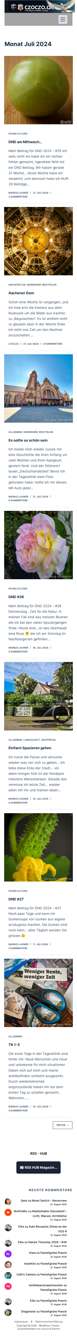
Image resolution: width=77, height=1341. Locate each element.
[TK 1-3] (38, 993)
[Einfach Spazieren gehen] (38, 696)
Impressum (21, 1321)
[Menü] (62, 19)
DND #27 (16, 899)
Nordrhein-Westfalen (41, 284)
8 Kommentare (52, 343)
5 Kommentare (18, 651)
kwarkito (30, 1263)
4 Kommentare (18, 802)
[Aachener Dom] (38, 241)
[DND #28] (38, 545)
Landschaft (31, 739)
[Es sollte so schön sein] (38, 388)
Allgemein (15, 432)
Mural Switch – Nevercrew (49, 1200)
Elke (21, 1226)
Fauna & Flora (17, 133)
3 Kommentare (18, 196)
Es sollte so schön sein (28, 440)
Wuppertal (48, 739)
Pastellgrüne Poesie (53, 1252)
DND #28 (16, 597)
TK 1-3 (14, 1045)
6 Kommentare (18, 500)
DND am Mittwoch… (25, 142)
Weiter (60, 1125)
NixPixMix (20, 1211)
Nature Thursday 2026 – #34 (47, 1242)
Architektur (16, 284)
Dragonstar (28, 1311)
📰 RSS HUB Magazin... (38, 1167)
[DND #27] (38, 847)
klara (32, 1252)
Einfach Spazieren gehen (29, 748)
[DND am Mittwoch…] (38, 90)
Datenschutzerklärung (48, 1321)
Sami (24, 1200)
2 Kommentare (17, 948)
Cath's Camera (26, 1274)
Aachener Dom (21, 293)
